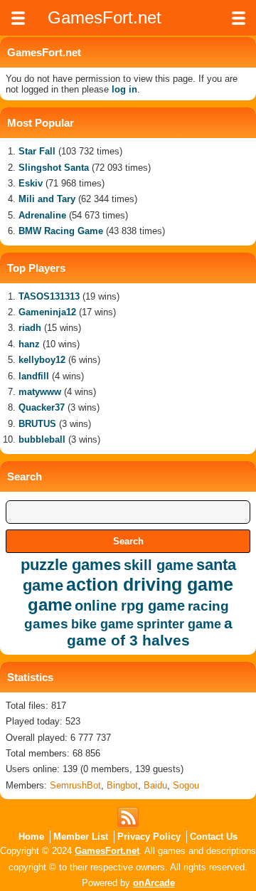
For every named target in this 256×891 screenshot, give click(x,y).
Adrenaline (42, 215)
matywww (39, 391)
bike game (102, 624)
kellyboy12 (41, 359)
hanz (29, 344)
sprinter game (179, 624)
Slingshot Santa (53, 167)
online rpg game (130, 605)
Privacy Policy (149, 836)
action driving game (149, 584)
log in (124, 89)
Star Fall (36, 151)
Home (31, 836)
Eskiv (30, 183)
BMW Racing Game (60, 231)
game (50, 604)
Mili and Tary (46, 199)
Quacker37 (41, 407)
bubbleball (41, 439)
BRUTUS (37, 423)
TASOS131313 (49, 296)
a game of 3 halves (150, 631)
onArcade (154, 882)
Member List (80, 836)
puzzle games (71, 565)
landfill (33, 376)
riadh (29, 327)
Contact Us (214, 836)
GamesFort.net (107, 850)
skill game (158, 565)
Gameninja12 (47, 312)
